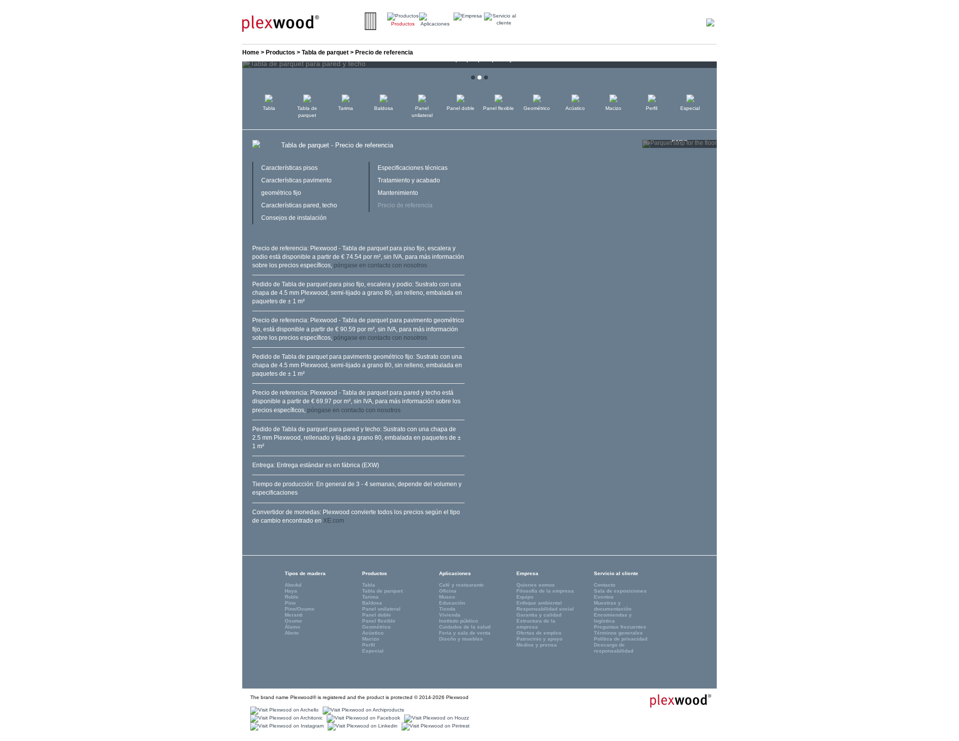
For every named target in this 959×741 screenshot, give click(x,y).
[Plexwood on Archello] (283, 710)
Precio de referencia (405, 205)
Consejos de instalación (294, 217)
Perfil (651, 108)
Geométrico (536, 108)
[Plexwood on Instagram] (286, 726)
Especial (690, 108)
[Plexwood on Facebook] (362, 718)
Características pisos (289, 167)
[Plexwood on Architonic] (285, 718)
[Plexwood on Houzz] (435, 718)
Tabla (269, 108)
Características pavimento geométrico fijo (296, 186)
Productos (280, 52)
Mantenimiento (398, 192)
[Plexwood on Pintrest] (434, 726)
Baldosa (383, 108)
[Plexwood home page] (675, 701)
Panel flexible (498, 108)
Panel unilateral (422, 111)
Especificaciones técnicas (413, 167)
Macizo (613, 108)
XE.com (333, 520)
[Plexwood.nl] (280, 23)
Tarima (345, 108)
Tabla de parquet (325, 52)
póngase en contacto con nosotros (380, 265)
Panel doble (461, 108)
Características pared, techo (299, 205)
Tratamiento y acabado (409, 180)
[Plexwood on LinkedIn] (361, 726)
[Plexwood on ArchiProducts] (362, 710)
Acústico (575, 108)
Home (250, 52)
